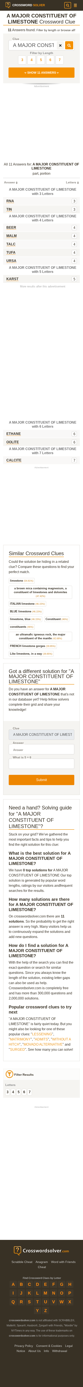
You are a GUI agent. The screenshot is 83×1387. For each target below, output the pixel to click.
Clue (16, 39)
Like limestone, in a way (31, 653)
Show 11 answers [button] (41, 72)
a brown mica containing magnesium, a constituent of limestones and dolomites (40, 592)
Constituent (57, 619)
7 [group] (30, 1092)
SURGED (17, 1049)
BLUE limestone (26, 611)
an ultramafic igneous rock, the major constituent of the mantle (40, 636)
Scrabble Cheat (21, 1262)
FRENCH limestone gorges (33, 646)
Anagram (42, 1262)
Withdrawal (59, 1351)
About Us (34, 1351)
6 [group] (24, 1092)
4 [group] (13, 1092)
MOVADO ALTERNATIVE (43, 1044)
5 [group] (19, 1092)
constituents (21, 626)
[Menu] (75, 5)
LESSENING (42, 1034)
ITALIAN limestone (27, 603)
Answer (18, 743)
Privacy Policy (23, 1345)
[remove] (60, 45)
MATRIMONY (20, 1039)
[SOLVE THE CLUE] (69, 45)
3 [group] (8, 1092)
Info (46, 1351)
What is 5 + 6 (22, 757)
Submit (41, 780)
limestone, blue (25, 619)
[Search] (67, 5)
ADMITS (41, 1039)
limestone (21, 580)
